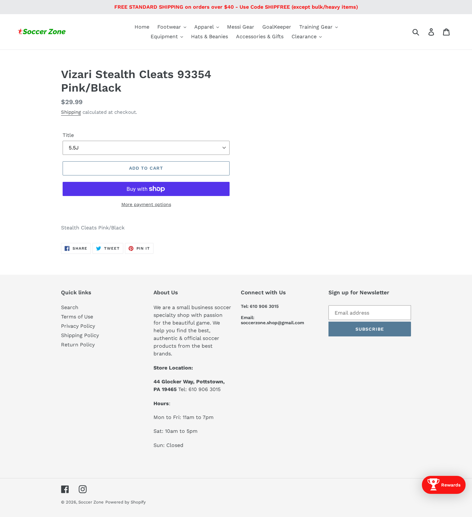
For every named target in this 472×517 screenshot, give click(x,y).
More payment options (146, 204)
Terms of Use (77, 317)
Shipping (71, 112)
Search (69, 307)
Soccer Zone (91, 502)
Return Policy (78, 345)
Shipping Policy (80, 335)
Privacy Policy (78, 326)
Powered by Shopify (125, 502)
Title (68, 135)
